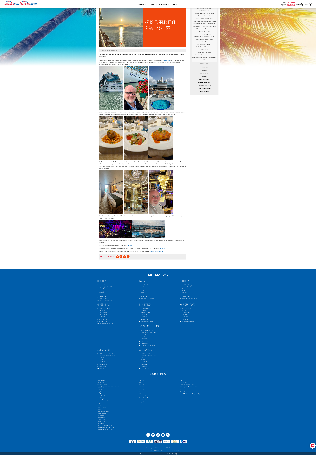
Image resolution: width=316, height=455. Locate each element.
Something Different (103, 411)
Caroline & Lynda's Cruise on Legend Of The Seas (204, 58)
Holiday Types (141, 4)
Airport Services (204, 82)
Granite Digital (175, 450)
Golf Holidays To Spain (204, 10)
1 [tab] (121, 43)
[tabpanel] (121, 25)
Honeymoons (101, 417)
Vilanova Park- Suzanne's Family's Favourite (204, 21)
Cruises (152, 4)
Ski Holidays (101, 415)
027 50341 (144, 296)
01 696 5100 (144, 343)
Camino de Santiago (103, 400)
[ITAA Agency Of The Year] (175, 441)
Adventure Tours (102, 384)
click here (129, 245)
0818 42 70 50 (186, 319)
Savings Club (204, 91)
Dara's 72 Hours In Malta (204, 44)
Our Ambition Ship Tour (204, 31)
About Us (204, 67)
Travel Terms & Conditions (187, 384)
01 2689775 (102, 367)
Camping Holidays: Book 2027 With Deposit (109, 386)
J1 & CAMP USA (102, 388)
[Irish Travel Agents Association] (149, 441)
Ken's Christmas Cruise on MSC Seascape (204, 23)
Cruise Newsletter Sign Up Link (106, 427)
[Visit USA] (166, 441)
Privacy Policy (183, 382)
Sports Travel (101, 396)
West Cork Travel (204, 88)
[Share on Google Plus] (124, 256)
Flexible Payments (204, 85)
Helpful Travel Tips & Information (188, 386)
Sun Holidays (101, 398)
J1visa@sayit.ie (103, 369)
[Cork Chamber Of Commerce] (141, 441)
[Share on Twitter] (117, 256)
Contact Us (176, 4)
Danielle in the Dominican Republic (204, 54)
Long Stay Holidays (103, 392)
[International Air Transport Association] (132, 441)
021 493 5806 (103, 321)
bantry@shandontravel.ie (147, 298)
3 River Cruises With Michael (204, 29)
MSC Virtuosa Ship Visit (204, 34)
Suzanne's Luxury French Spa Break (204, 13)
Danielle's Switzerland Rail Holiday (204, 18)
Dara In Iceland (204, 49)
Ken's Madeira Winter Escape (204, 47)
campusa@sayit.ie (145, 369)
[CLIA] (158, 441)
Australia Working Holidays (105, 425)
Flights (99, 409)
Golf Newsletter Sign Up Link (105, 429)
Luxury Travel (101, 419)
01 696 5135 (103, 298)
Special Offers (164, 4)
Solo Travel (101, 394)
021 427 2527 (291, 4)
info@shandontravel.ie (105, 300)
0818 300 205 (291, 5)
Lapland (100, 390)
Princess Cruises (165, 60)
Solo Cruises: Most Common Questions (204, 16)
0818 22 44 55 (145, 319)
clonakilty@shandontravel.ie (189, 298)
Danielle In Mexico (204, 41)
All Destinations (102, 423)
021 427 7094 (291, 2)
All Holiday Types (102, 421)
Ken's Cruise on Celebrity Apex (204, 39)
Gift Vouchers (204, 79)
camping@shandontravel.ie (148, 345)
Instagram (162, 248)
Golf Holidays (101, 403)
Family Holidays (102, 407)
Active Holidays (102, 413)
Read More (171, 453)
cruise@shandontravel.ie (156, 251)
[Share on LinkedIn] (121, 256)
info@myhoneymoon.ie (147, 321)
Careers (204, 70)
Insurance (141, 380)
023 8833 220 (186, 296)
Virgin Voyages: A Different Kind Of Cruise (204, 26)
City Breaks (101, 405)
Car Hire (204, 76)
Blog (140, 382)
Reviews (182, 390)
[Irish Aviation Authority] (183, 441)
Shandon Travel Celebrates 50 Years (204, 36)
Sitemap (182, 380)
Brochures (204, 64)
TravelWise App (184, 392)
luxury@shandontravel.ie (188, 321)
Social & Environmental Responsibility (190, 394)
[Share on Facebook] (128, 256)
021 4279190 (103, 365)
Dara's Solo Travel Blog (204, 52)
